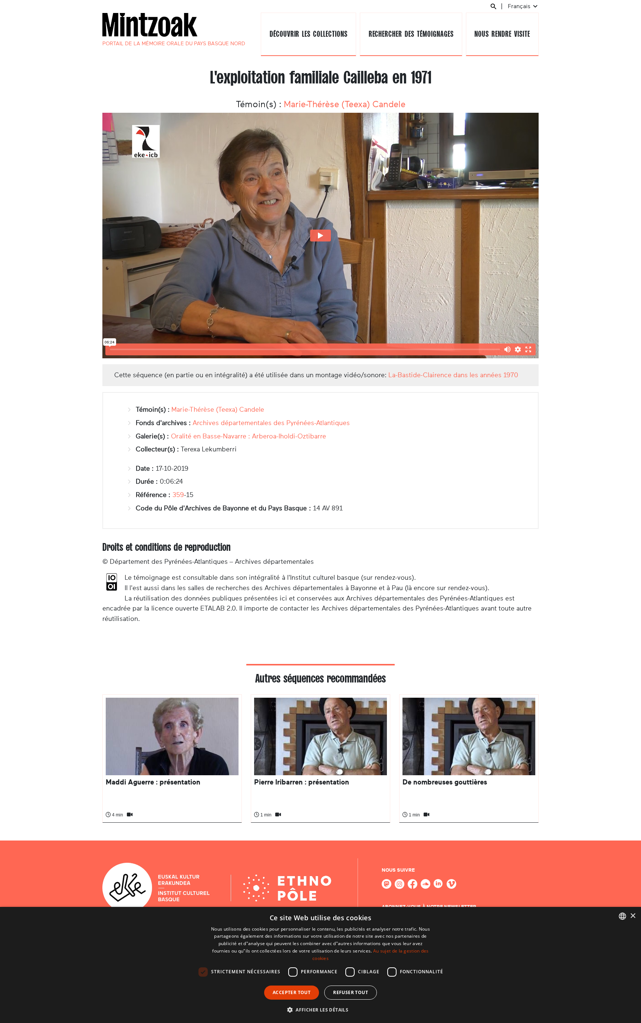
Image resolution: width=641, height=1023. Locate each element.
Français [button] (520, 6)
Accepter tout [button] (291, 992)
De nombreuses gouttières (444, 782)
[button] (320, 1009)
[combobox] (622, 916)
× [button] (632, 916)
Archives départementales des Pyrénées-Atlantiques (271, 423)
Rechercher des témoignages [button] (411, 34)
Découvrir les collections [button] (309, 34)
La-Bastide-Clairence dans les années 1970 (453, 375)
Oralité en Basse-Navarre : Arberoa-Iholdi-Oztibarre (248, 436)
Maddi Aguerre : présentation (153, 782)
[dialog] (320, 965)
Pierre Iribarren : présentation (301, 782)
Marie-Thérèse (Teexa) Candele (344, 104)
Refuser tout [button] (350, 992)
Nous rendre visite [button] (502, 34)
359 (178, 495)
